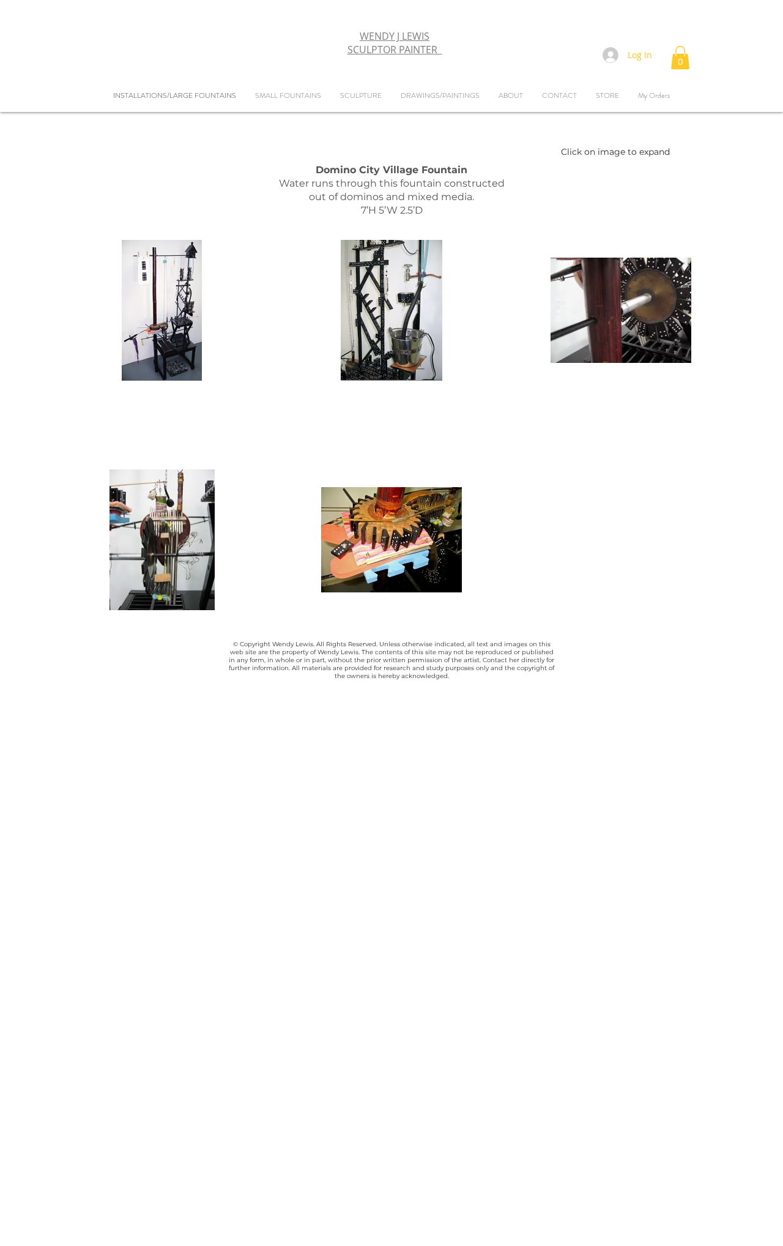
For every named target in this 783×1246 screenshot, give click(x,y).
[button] (680, 57)
